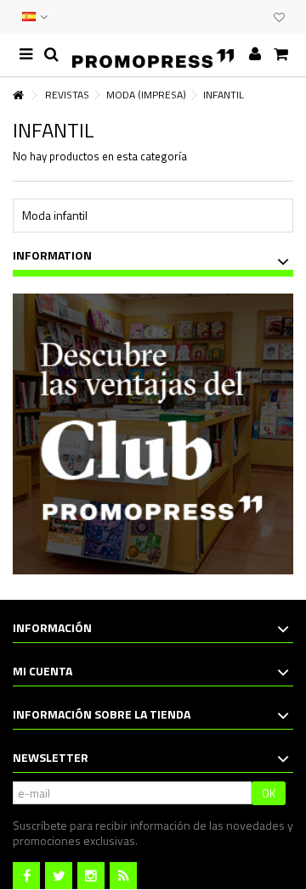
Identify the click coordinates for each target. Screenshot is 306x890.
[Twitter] (58, 875)
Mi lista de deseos (279, 19)
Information (52, 255)
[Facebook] (26, 875)
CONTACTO (222, 17)
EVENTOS (239, 17)
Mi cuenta (42, 671)
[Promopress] (153, 55)
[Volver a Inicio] (18, 95)
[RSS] (123, 875)
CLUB (256, 17)
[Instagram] (91, 875)
